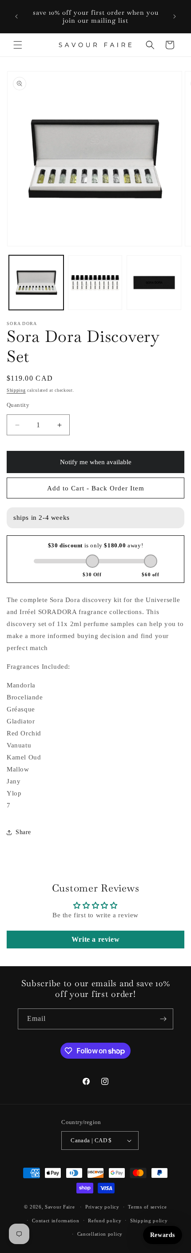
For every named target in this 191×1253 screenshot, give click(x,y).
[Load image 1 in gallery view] (36, 282)
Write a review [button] (95, 939)
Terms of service (147, 1206)
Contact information (55, 1220)
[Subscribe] (163, 1018)
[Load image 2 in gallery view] (95, 282)
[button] (18, 45)
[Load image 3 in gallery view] (154, 282)
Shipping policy (149, 1220)
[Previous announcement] (16, 16)
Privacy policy (102, 1206)
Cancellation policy (100, 1234)
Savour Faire (60, 1206)
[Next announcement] (174, 16)
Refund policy (104, 1220)
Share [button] (23, 832)
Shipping (16, 390)
